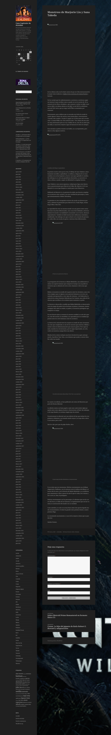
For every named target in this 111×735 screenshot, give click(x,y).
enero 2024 (18, 251)
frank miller (21, 684)
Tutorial (18, 653)
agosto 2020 (18, 356)
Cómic (17, 581)
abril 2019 (18, 397)
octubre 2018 (19, 412)
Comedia (18, 579)
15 (28, 56)
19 (21, 58)
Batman (18, 568)
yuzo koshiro (23, 706)
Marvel (22, 687)
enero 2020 (18, 374)
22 (28, 58)
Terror (17, 648)
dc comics (27, 680)
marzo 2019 (18, 400)
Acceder (18, 716)
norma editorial (18, 693)
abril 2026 (18, 182)
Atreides (18, 134)
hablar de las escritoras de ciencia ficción (75, 94)
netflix (19, 691)
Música (17, 622)
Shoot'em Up (19, 643)
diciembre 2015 (19, 500)
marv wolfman (27, 687)
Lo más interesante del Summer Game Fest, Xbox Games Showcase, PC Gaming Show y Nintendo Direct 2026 (23, 154)
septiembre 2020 (20, 353)
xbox (29, 704)
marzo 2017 (18, 461)
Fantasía (18, 599)
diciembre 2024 (19, 223)
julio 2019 (18, 389)
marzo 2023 (18, 277)
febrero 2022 (19, 310)
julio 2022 (18, 297)
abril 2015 (18, 520)
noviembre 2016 (20, 471)
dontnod (19, 682)
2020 (83, 104)
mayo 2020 (18, 364)
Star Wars (21, 700)
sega (24, 696)
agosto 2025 (18, 202)
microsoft (18, 689)
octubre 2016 (19, 474)
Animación (18, 556)
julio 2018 (18, 420)
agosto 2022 (18, 295)
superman (19, 702)
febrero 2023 (19, 279)
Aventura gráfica (20, 566)
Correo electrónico (54, 584)
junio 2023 (18, 269)
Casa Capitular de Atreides (23, 24)
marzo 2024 (18, 246)
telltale (24, 702)
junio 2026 (18, 177)
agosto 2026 (18, 171)
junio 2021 (18, 330)
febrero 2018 (19, 433)
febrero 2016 (19, 494)
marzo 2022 (18, 307)
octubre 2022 (19, 289)
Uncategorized (19, 658)
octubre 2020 (19, 351)
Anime (17, 558)
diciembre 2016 (19, 469)
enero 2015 (18, 528)
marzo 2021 (18, 338)
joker (17, 687)
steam (25, 700)
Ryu (22, 695)
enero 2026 (18, 189)
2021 (53, 106)
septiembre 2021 (20, 323)
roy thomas (18, 695)
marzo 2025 (18, 215)
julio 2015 (18, 512)
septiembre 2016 (20, 476)
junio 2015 (18, 515)
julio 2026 (18, 174)
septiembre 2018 (20, 415)
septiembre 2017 (20, 446)
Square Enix (25, 698)
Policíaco (18, 627)
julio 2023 (18, 266)
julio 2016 (18, 482)
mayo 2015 (18, 517)
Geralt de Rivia (25, 685)
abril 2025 (18, 212)
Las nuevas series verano (22, 113)
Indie (17, 612)
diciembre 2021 (19, 315)
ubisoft (18, 704)
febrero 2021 (19, 341)
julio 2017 (18, 451)
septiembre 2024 (20, 230)
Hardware (18, 607)
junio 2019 (18, 392)
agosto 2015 (18, 510)
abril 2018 (18, 428)
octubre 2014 (19, 535)
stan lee (17, 700)
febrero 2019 (19, 402)
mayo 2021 (18, 333)
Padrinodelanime (20, 138)
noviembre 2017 (20, 441)
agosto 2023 (18, 264)
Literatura (18, 615)
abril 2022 (18, 305)
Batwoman (24, 676)
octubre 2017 (19, 443)
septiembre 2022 (20, 292)
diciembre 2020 (19, 346)
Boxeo (17, 571)
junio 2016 (18, 484)
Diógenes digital (20, 589)
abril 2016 (18, 489)
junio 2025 (18, 207)
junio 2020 (18, 361)
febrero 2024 (19, 248)
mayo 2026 (18, 179)
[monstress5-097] (69, 247)
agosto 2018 (18, 418)
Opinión (18, 625)
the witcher (29, 702)
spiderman (18, 698)
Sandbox (18, 638)
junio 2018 (18, 423)
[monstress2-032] (69, 367)
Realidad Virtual (20, 630)
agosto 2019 (18, 387)
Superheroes (19, 645)
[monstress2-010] (69, 453)
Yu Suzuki (18, 706)
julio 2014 (18, 543)
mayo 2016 (18, 487)
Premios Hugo (24, 693)
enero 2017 (18, 466)
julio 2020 (18, 359)
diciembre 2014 (19, 530)
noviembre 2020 (20, 348)
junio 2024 (18, 238)
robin (28, 693)
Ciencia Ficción (19, 573)
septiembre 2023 (20, 261)
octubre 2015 (19, 505)
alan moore (19, 674)
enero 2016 (18, 497)
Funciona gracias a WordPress (55, 640)
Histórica (18, 609)
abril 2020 (18, 366)
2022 (70, 106)
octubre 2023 (19, 259)
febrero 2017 (19, 464)
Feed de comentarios (21, 721)
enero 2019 (18, 405)
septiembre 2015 (20, 507)
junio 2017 (18, 453)
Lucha (17, 617)
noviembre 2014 (20, 533)
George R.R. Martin (19, 685)
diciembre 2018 (19, 407)
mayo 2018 (18, 425)
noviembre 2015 (20, 502)
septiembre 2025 (20, 200)
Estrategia (18, 594)
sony (28, 696)
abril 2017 (18, 459)
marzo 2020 (18, 369)
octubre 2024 (19, 228)
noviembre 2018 (20, 410)
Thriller (18, 650)
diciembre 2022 (19, 284)
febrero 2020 (19, 371)
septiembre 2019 (20, 384)
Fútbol (17, 604)
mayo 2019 (18, 394)
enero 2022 (18, 312)
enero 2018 (18, 435)
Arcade (17, 561)
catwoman (17, 680)
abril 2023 (18, 274)
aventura (28, 673)
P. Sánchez (18, 160)
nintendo (25, 691)
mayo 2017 (18, 456)
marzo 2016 (18, 492)
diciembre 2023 (19, 254)
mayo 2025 (18, 210)
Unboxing (18, 656)
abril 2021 (18, 336)
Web (49, 590)
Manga (17, 620)
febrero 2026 (19, 187)
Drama (17, 591)
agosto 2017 (18, 448)
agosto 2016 (18, 479)
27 (23, 60)
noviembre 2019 (20, 379)
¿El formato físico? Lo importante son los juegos (23, 140)
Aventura (18, 563)
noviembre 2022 (20, 287)
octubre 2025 (19, 197)
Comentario (52, 556)
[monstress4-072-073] (69, 150)
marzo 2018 (18, 430)
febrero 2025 (19, 218)
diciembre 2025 (19, 192)
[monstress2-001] (69, 56)
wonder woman (24, 704)
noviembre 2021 (20, 318)
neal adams (22, 689)
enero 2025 (18, 220)
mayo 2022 (18, 302)
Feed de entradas (20, 718)
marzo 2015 (18, 523)
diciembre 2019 (19, 377)
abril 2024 (18, 243)
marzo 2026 (18, 184)
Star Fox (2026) (19, 123)
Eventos (18, 597)
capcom (27, 678)
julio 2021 (18, 328)
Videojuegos (19, 661)
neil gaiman (27, 689)
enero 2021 (18, 343)
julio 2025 (18, 205)
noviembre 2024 (20, 225)
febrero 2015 (19, 525)
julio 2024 (18, 236)
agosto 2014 (18, 541)
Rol (16, 635)
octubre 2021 (19, 320)
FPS (17, 602)
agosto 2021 (18, 325)
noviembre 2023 (20, 256)
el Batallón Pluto (26, 682)
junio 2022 (18, 300)
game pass (27, 684)
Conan (17, 584)
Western (18, 663)
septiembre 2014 (20, 538)
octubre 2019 (19, 382)
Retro (17, 632)
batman (19, 676)
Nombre (50, 577)
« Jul (19, 64)
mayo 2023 (18, 271)
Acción (17, 553)
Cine (17, 576)
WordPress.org (19, 723)
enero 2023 (18, 282)
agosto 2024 (18, 233)
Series (17, 640)
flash (17, 684)
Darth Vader (22, 680)
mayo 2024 (18, 241)
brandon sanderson (20, 678)
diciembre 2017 (19, 438)
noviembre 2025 (20, 195)
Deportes (18, 586)
